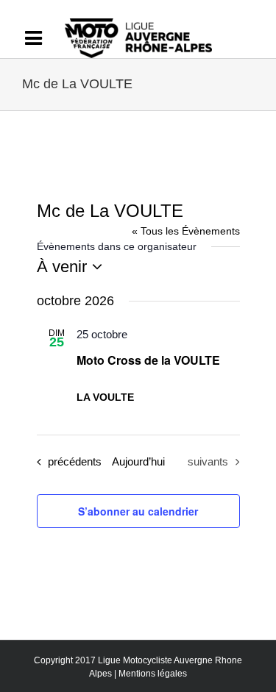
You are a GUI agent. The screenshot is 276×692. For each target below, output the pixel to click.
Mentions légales (152, 673)
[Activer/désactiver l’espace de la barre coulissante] (40, 38)
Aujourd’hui (138, 461)
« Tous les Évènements (186, 231)
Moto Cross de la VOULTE (148, 360)
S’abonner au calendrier (138, 511)
